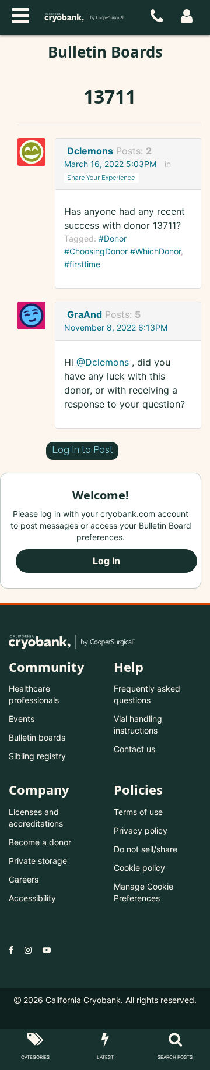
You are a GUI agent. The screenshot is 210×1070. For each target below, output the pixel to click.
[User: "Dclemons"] (35, 152)
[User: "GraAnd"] (35, 315)
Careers (23, 879)
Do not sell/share (145, 849)
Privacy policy (140, 830)
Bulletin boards (37, 737)
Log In (106, 560)
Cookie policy (139, 868)
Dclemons (90, 151)
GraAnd (84, 314)
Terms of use (138, 812)
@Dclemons (102, 362)
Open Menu (20, 14)
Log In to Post (82, 449)
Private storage (38, 861)
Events (21, 719)
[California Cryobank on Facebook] (11, 950)
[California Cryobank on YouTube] (47, 950)
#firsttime (82, 264)
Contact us (134, 749)
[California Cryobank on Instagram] (28, 950)
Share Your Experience (101, 177)
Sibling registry (37, 756)
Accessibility (32, 898)
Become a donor (40, 842)
